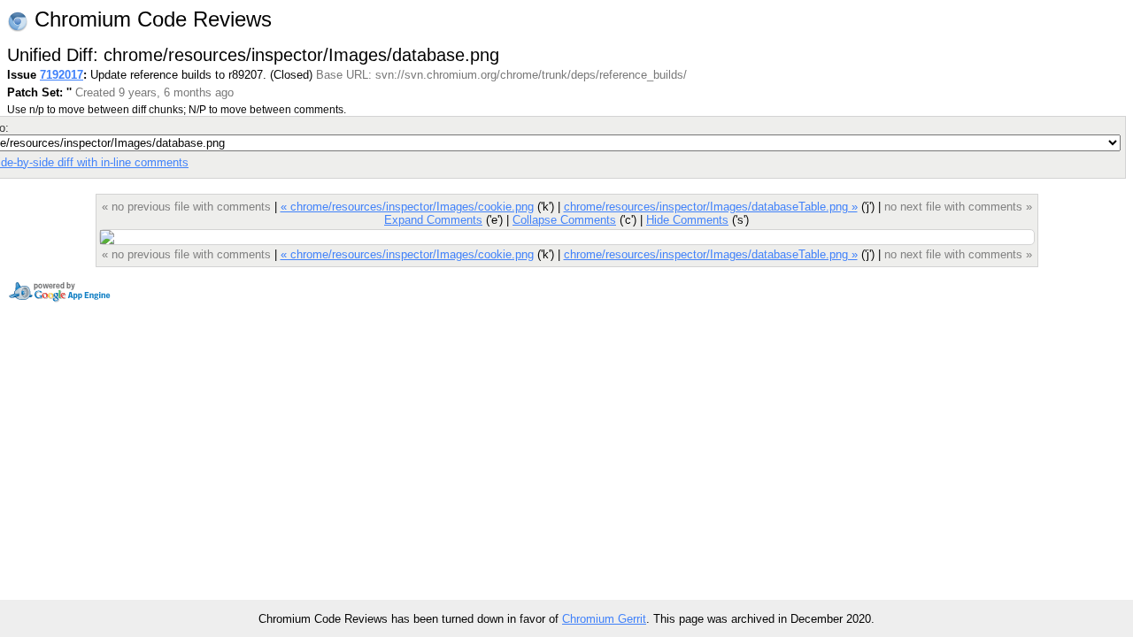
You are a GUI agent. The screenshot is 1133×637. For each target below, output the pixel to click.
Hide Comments (687, 219)
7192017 (61, 74)
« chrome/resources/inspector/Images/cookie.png (407, 206)
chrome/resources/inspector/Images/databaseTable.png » (711, 206)
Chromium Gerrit (604, 618)
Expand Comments (433, 219)
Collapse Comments (564, 219)
